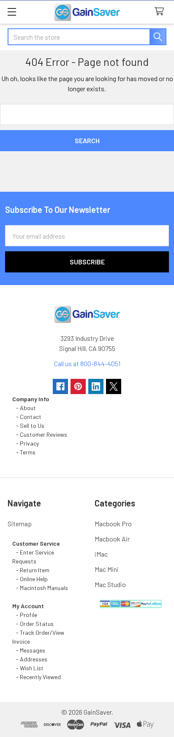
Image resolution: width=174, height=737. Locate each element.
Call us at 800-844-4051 (87, 363)
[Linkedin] (95, 386)
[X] (113, 386)
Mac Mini (107, 569)
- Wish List (28, 668)
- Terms (24, 452)
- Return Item (30, 570)
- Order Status (33, 623)
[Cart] (161, 11)
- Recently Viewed (36, 676)
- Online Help (31, 578)
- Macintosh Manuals (40, 587)
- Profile (25, 614)
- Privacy (25, 443)
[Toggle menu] (11, 11)
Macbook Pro (113, 523)
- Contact (26, 416)
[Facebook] (60, 386)
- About (24, 407)
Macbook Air (112, 539)
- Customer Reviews (39, 434)
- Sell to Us (28, 425)
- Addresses (29, 659)
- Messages (28, 650)
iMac (101, 554)
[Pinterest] (78, 386)
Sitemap (20, 523)
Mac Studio (110, 584)
